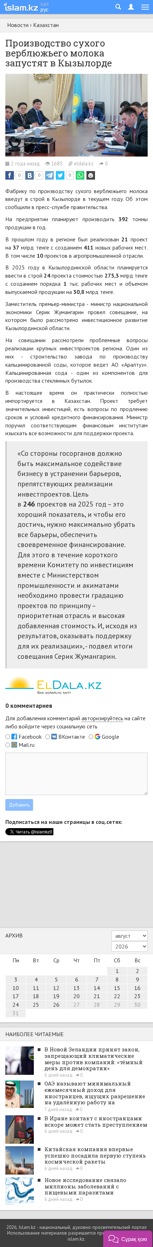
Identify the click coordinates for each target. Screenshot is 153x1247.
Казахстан (46, 24)
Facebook (30, 736)
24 (15, 1004)
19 (56, 996)
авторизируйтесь (102, 718)
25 (36, 1004)
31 (15, 1013)
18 (36, 996)
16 (137, 987)
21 (97, 996)
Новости (17, 24)
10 (15, 987)
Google (110, 736)
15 (117, 987)
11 (36, 987)
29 (117, 1004)
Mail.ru (27, 745)
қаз (45, 3)
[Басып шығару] (90, 175)
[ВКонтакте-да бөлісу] (29, 175)
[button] (127, 1238)
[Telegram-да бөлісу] (49, 175)
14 (97, 987)
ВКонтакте (71, 736)
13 (76, 987)
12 (56, 987)
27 (76, 1004)
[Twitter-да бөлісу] (60, 175)
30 (137, 1004)
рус (44, 9)
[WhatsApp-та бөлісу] (80, 175)
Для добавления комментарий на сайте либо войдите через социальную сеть (75, 722)
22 (117, 996)
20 (76, 996)
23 (137, 996)
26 (56, 1004)
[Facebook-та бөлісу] (9, 175)
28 (97, 1004)
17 (15, 996)
